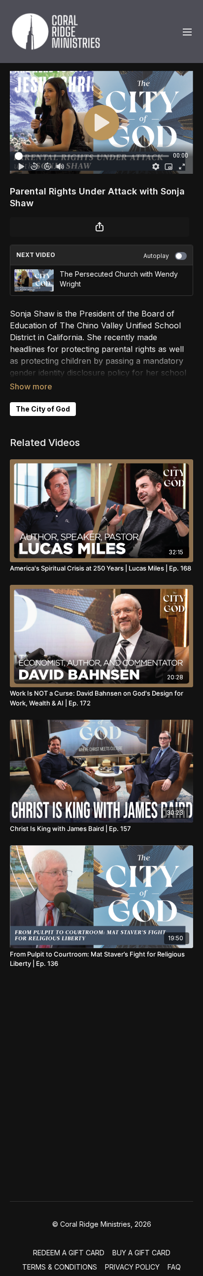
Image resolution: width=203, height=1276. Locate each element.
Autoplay (156, 255)
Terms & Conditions (59, 1267)
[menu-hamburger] (187, 31)
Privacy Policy (132, 1267)
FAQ (174, 1267)
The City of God (43, 409)
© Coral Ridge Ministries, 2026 (101, 1224)
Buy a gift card (141, 1252)
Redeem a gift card (68, 1252)
